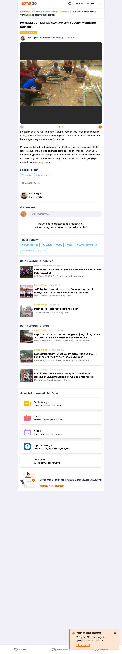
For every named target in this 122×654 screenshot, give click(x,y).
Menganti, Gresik (62, 380)
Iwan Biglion (32, 37)
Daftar (91, 3)
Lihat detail (83, 645)
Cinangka (64, 11)
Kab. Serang (52, 11)
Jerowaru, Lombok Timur (60, 295)
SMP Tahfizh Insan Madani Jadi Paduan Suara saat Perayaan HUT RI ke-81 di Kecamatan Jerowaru (63, 291)
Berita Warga (37, 11)
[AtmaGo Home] (29, 3)
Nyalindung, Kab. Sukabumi (70, 276)
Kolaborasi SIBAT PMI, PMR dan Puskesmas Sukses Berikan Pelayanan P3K (67, 271)
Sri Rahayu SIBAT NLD (44, 276)
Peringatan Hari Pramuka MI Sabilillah (56, 308)
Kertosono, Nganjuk (59, 312)
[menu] (100, 4)
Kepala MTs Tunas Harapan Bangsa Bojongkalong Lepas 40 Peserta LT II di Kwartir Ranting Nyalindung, (67, 336)
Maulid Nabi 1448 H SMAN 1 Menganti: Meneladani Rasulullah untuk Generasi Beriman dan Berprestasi (64, 375)
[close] (115, 633)
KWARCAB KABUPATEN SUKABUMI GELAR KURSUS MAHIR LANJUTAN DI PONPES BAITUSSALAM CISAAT (65, 355)
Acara (37, 430)
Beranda (24, 11)
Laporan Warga (43, 445)
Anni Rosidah (40, 312)
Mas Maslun (40, 295)
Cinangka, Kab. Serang (52, 37)
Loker (37, 416)
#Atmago (39, 162)
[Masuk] (28, 480)
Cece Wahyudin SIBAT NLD (47, 340)
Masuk (79, 3)
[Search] (70, 3)
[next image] (100, 127)
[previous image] (22, 127)
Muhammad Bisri (42, 380)
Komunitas (40, 459)
